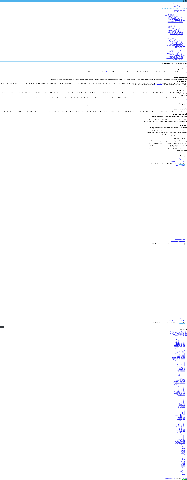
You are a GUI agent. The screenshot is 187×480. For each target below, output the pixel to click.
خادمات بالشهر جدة (182, 377)
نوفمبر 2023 (183, 469)
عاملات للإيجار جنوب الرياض (180, 432)
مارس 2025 (183, 461)
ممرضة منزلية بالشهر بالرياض (180, 443)
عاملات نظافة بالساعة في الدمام (179, 434)
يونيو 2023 (183, 473)
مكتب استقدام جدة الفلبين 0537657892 (177, 43)
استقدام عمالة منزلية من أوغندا (180, 340)
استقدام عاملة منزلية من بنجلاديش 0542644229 (175, 16)
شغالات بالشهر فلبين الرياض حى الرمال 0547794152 (178, 331)
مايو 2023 (183, 474)
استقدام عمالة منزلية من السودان (179, 55)
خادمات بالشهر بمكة (182, 376)
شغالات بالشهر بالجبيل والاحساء (180, 392)
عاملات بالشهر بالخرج (181, 423)
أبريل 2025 (183, 460)
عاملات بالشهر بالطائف (181, 425)
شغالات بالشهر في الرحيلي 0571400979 (180, 152)
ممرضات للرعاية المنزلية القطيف (179, 441)
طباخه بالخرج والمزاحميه (181, 412)
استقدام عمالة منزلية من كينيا (180, 46)
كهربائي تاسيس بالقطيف (181, 437)
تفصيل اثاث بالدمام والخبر (181, 351)
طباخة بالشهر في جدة (181, 407)
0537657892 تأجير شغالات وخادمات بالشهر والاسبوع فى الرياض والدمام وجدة (174, 8)
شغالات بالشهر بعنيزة (181, 397)
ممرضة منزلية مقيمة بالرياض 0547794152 (178, 5)
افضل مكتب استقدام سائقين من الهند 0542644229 (175, 31)
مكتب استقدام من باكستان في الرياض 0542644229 (175, 21)
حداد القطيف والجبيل (181, 369)
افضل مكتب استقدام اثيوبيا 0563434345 (176, 50)
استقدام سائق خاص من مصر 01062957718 (176, 54)
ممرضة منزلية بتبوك (181, 444)
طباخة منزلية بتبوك (182, 411)
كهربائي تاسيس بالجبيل (181, 435)
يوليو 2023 (183, 472)
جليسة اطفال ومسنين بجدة (180, 362)
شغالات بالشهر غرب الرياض (180, 401)
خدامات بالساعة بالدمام (181, 378)
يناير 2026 (183, 452)
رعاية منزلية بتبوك (182, 379)
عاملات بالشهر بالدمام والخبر (180, 424)
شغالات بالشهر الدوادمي (181, 389)
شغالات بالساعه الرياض (181, 386)
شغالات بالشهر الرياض (181, 390)
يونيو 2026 (183, 447)
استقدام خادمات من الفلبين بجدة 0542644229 (176, 39)
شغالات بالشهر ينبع (182, 403)
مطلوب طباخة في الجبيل (181, 440)
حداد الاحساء (183, 367)
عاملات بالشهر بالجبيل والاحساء (180, 422)
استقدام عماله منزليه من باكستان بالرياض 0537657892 (174, 25)
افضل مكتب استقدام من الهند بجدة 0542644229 (175, 30)
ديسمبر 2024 (183, 464)
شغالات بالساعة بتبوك (181, 385)
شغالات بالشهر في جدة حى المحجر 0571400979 (179, 153)
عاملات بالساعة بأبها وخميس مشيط (179, 415)
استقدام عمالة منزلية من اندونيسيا (179, 345)
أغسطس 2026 (182, 445)
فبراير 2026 (183, 451)
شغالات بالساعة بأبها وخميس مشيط (179, 382)
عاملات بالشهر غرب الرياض (180, 430)
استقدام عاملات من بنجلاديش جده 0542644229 (175, 17)
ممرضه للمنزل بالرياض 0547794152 (179, 6)
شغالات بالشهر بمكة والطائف (180, 398)
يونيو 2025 (183, 458)
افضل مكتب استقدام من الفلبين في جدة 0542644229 (174, 45)
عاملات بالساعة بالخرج (181, 416)
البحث (186, 325)
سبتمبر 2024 (183, 466)
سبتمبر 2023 (183, 470)
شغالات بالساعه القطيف (181, 387)
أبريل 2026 (183, 449)
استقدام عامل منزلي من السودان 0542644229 (175, 56)
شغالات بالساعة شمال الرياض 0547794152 (180, 332)
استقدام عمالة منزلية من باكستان (179, 20)
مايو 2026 (183, 448)
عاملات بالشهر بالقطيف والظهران (179, 426)
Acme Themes (185, 478)
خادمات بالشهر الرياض (181, 371)
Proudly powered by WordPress (170, 478)
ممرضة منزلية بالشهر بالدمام (180, 442)
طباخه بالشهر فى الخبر (181, 413)
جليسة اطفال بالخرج (181, 355)
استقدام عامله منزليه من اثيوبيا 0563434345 (176, 51)
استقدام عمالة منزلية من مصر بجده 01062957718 (175, 53)
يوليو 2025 (183, 457)
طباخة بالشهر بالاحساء (181, 406)
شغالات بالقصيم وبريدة (181, 404)
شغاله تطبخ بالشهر (182, 405)
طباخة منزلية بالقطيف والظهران (180, 410)
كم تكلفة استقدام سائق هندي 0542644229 (176, 34)
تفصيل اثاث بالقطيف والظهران (180, 352)
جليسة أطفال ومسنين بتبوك (180, 354)
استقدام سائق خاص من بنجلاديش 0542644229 (175, 12)
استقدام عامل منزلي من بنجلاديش (179, 338)
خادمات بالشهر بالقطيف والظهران (179, 375)
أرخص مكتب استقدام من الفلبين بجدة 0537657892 (175, 44)
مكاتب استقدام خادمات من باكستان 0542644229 (175, 22)
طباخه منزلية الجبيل (182, 414)
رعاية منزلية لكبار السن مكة (180, 380)
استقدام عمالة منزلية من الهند (180, 29)
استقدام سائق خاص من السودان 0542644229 (176, 57)
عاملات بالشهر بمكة (182, 427)
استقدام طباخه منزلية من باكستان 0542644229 (175, 27)
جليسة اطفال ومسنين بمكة (180, 363)
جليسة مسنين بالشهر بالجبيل (180, 364)
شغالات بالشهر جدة (182, 164)
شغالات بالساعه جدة (181, 388)
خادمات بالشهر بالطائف (181, 374)
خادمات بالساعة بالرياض (181, 370)
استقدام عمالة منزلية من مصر (180, 52)
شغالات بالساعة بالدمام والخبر (180, 383)
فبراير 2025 (183, 462)
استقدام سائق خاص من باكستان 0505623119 (176, 28)
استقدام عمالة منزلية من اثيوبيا (180, 49)
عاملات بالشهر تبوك (182, 428)
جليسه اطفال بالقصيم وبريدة (180, 365)
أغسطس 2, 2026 (182, 159)
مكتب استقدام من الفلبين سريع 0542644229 (176, 37)
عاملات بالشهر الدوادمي (181, 419)
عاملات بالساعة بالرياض (181, 417)
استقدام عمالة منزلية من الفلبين (180, 343)
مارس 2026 (183, 450)
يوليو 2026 (183, 446)
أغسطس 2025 (182, 456)
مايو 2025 (183, 459)
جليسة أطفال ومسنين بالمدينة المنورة (179, 353)
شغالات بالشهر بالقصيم (181, 395)
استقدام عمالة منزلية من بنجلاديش (179, 10)
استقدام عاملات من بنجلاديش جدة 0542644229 (175, 19)
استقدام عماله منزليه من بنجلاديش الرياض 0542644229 (174, 15)
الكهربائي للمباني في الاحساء (180, 350)
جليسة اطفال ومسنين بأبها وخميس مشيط (178, 357)
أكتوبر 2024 (183, 465)
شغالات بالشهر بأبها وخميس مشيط (179, 391)
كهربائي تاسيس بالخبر (181, 436)
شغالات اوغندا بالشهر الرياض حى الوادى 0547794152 (176, 4)
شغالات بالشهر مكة (182, 402)
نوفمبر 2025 (183, 454)
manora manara (177, 159)
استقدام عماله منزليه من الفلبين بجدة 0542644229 (175, 42)
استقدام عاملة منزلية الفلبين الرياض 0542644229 (175, 38)
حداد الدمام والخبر (182, 368)
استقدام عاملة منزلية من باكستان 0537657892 (175, 26)
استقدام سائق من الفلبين (181, 337)
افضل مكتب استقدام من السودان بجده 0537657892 (175, 59)
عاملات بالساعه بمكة (181, 418)
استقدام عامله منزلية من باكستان (179, 339)
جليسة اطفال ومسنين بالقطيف (180, 361)
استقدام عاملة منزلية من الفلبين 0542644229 (176, 41)
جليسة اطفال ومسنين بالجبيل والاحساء (178, 358)
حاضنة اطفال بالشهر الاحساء (180, 366)
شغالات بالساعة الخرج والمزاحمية (179, 381)
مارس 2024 (183, 468)
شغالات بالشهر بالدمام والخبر (180, 394)
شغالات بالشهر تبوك (182, 399)
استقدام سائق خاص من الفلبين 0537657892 (176, 40)
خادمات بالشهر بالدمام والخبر (180, 373)
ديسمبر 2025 (183, 453)
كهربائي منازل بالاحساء (181, 438)
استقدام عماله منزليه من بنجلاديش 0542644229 (175, 14)
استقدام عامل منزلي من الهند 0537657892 (176, 33)
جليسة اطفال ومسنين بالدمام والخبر (179, 359)
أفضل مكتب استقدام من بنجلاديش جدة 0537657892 (175, 18)
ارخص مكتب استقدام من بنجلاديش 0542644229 (175, 13)
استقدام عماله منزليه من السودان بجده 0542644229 (174, 58)
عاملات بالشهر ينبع (182, 431)
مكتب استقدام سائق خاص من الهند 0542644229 (175, 32)
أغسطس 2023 (182, 471)
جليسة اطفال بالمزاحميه (181, 356)
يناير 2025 (183, 463)
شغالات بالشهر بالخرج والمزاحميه (179, 393)
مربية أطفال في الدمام (181, 439)
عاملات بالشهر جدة (182, 429)
